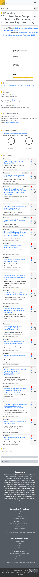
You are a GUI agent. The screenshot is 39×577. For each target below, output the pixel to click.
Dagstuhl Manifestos (19, 528)
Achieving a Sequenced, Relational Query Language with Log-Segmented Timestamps (15, 390)
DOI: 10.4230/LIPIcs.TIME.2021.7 (10, 287)
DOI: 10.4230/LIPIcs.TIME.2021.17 (10, 444)
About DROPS (21, 572)
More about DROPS (19, 503)
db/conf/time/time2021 (12, 122)
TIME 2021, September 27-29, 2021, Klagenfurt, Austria (18, 85)
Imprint (29, 572)
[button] (36, 8)
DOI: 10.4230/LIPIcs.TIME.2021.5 (10, 254)
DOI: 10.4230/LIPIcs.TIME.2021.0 (10, 183)
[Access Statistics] (34, 162)
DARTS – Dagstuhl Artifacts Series (19, 524)
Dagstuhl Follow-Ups (19, 518)
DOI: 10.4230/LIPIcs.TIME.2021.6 (10, 270)
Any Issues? (35, 570)
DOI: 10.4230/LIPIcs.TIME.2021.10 (10, 336)
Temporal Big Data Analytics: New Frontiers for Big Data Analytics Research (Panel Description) (15, 233)
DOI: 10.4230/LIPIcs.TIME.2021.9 (10, 320)
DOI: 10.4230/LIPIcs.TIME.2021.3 (10, 226)
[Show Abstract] (31, 164)
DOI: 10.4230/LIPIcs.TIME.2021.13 (10, 383)
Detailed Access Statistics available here (15, 133)
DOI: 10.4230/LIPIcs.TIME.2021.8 (10, 303)
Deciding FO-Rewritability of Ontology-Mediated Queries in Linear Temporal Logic (13, 327)
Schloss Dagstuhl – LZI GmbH (21, 570)
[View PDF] (31, 159)
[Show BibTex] (34, 164)
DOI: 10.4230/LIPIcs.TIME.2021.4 (10, 240)
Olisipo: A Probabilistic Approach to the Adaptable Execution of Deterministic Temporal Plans (15, 406)
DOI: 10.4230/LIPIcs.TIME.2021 (10, 169)
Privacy (35, 572)
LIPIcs (19, 514)
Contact (20, 574)
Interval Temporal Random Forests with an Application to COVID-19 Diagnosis (15, 277)
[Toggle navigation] (35, 2)
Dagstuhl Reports (19, 526)
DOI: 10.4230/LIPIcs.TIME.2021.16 (10, 432)
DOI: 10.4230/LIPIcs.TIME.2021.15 (10, 416)
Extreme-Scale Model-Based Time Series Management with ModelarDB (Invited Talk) (15, 208)
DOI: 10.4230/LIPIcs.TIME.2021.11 (10, 350)
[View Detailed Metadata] (31, 162)
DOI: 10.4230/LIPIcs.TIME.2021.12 (10, 364)
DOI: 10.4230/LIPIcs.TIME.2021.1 (10, 201)
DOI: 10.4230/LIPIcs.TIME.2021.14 (10, 398)
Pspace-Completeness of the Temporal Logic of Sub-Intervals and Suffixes (14, 310)
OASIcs (19, 516)
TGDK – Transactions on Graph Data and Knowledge (19, 532)
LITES (19, 530)
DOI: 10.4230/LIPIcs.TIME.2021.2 (10, 214)
